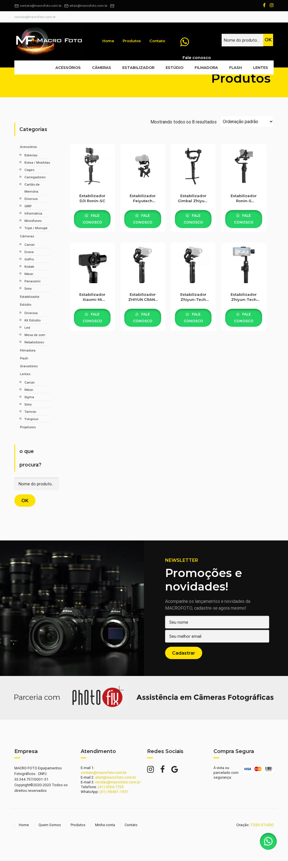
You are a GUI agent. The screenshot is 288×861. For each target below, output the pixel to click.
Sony (28, 288)
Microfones (33, 220)
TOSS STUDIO (262, 824)
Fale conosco (92, 218)
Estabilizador (138, 67)
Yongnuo (31, 419)
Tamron (30, 411)
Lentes (260, 67)
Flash (235, 67)
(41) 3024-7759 (111, 787)
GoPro (29, 259)
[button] (268, 841)
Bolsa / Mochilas (37, 162)
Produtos (132, 41)
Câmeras (101, 67)
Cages (29, 170)
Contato (157, 41)
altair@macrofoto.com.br (88, 5)
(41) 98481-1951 (114, 791)
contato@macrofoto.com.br (38, 5)
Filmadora (206, 67)
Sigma (29, 397)
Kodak (29, 266)
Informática (33, 213)
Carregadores (35, 177)
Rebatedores (34, 342)
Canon (29, 244)
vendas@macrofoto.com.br (35, 17)
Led (27, 327)
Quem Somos (50, 824)
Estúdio (174, 67)
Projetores (28, 427)
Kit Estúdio (32, 320)
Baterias (30, 155)
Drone (29, 252)
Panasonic (32, 281)
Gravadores (29, 366)
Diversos (31, 199)
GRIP (28, 206)
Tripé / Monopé (36, 228)
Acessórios (68, 67)
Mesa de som (34, 335)
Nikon (28, 274)
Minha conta (105, 824)
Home (108, 41)
